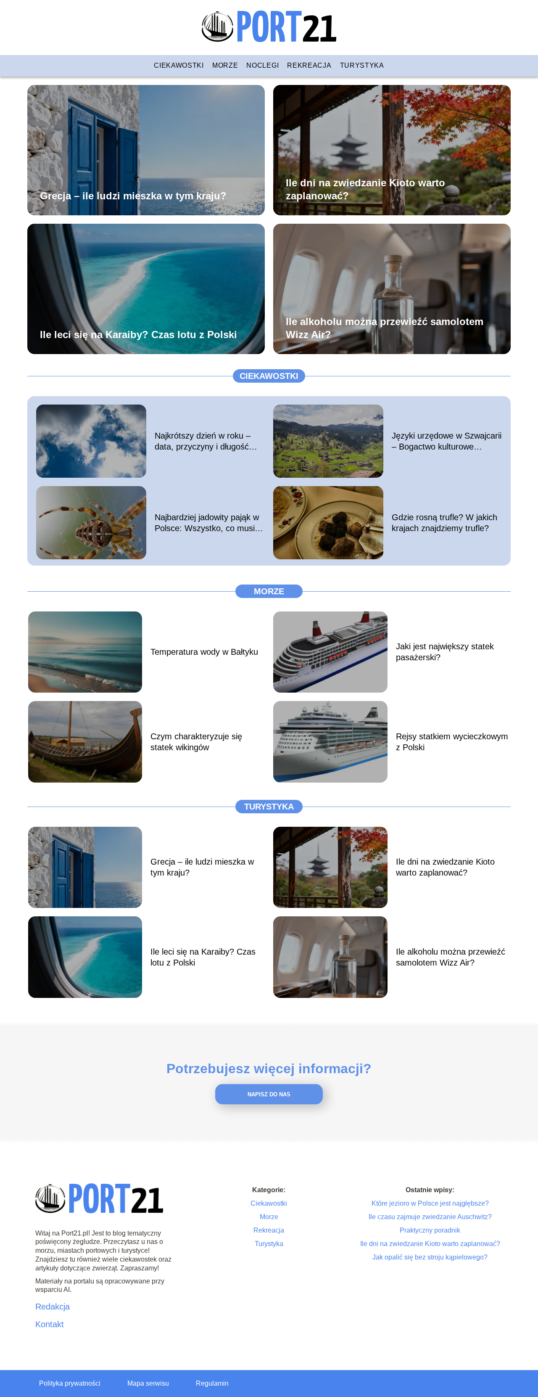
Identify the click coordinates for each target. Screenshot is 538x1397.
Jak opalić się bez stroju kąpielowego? (430, 1257)
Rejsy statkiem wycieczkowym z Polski (452, 742)
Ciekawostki (179, 65)
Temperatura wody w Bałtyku (204, 651)
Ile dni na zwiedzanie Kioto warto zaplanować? (365, 189)
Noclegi (262, 65)
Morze (225, 65)
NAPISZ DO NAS (269, 1094)
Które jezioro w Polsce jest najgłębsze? (430, 1203)
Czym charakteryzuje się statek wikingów (196, 742)
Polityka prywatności (69, 1383)
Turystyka (362, 65)
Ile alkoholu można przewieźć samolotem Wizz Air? (384, 327)
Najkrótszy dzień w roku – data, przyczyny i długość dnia (203, 441)
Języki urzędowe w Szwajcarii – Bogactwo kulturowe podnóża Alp (446, 441)
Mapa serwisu (148, 1383)
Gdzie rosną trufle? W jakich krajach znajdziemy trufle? (444, 523)
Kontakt (49, 1324)
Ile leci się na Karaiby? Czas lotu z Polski (138, 334)
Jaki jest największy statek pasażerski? (445, 652)
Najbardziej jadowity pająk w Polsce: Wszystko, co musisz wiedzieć (209, 523)
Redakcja (52, 1306)
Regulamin (212, 1383)
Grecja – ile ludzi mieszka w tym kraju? (133, 195)
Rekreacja (309, 65)
